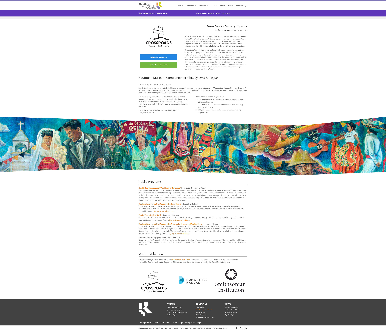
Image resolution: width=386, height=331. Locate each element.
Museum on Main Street (181, 260)
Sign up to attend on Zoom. (164, 211)
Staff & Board (165, 323)
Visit (179, 6)
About (213, 6)
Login (199, 323)
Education (202, 6)
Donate (230, 6)
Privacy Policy (190, 323)
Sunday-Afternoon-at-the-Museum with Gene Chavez (160, 204)
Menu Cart (239, 6)
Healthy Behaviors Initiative (158, 65)
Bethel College (178, 323)
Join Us (222, 6)
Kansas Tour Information (158, 57)
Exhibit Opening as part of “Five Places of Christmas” (160, 188)
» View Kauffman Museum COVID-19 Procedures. (213, 13)
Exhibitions (190, 6)
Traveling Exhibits (145, 323)
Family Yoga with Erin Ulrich (150, 215)
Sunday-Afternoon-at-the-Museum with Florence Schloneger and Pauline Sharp (170, 224)
